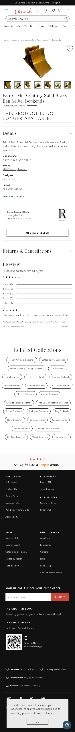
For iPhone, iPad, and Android (19, 628)
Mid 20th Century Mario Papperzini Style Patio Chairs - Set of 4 (42, 322)
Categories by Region (16, 551)
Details (37, 133)
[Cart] (67, 11)
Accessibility (11, 516)
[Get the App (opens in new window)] (14, 642)
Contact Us (11, 489)
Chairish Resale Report (51, 572)
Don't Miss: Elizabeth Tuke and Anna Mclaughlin (37, 2)
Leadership (45, 544)
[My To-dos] (45, 11)
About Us (45, 538)
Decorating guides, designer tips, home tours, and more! (33, 614)
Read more (9, 150)
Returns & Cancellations (37, 251)
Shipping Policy (13, 503)
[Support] (67, 725)
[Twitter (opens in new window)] (43, 698)
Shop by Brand (12, 544)
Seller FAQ (45, 509)
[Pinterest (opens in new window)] (32, 698)
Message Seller (37, 232)
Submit (60, 597)
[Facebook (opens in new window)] (21, 698)
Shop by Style (12, 538)
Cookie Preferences (44, 713)
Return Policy (11, 496)
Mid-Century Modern (15, 169)
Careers (44, 551)
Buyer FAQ (45, 482)
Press (42, 558)
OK (38, 721)
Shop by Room (12, 565)
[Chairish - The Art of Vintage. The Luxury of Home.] (23, 11)
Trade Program (47, 489)
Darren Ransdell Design (14, 105)
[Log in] (38, 11)
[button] (7, 11)
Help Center (11, 482)
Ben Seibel (9, 179)
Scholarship (46, 565)
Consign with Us (48, 503)
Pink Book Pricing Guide (17, 509)
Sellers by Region (13, 558)
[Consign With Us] (53, 11)
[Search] (66, 19)
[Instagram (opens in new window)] (9, 698)
